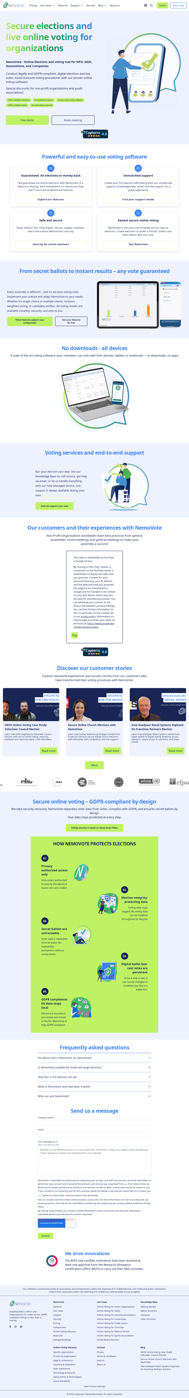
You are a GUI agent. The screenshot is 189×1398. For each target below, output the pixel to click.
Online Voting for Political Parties (113, 1331)
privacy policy (88, 616)
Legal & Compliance (63, 1360)
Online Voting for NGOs (108, 1310)
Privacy (100, 1352)
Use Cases (58, 1310)
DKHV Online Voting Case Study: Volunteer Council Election (156, 1353)
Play (74, 635)
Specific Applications (63, 1352)
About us (115, 5)
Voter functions (148, 1319)
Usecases (145, 1315)
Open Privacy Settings (94, 1386)
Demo (162, 5)
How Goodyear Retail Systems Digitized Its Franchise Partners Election (160, 1368)
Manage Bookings (62, 1339)
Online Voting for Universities (111, 1319)
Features (63, 5)
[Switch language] (146, 5)
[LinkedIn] (21, 1326)
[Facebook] (10, 1326)
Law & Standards (61, 1381)
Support (57, 1315)
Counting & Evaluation (64, 1364)
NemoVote (58, 1302)
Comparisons (59, 1327)
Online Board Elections (108, 1339)
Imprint (100, 1360)
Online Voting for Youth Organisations (116, 1306)
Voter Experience (61, 1368)
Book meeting (73, 120)
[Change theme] (151, 5)
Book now (178, 5)
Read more (49, 751)
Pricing (33, 5)
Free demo (27, 120)
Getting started (148, 1306)
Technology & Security (64, 1372)
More (94, 765)
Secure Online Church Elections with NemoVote (159, 1361)
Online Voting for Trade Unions (112, 1323)
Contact (101, 1347)
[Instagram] (15, 1326)
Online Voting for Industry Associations (116, 1315)
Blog (143, 1347)
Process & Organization (64, 1356)
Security (90, 5)
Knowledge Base (149, 1302)
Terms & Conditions (106, 1356)
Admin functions (149, 1310)
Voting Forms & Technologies (67, 1376)
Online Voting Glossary (64, 1331)
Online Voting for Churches (110, 1327)
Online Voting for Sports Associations (115, 1335)
